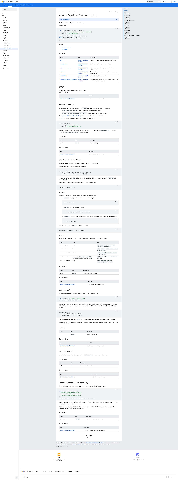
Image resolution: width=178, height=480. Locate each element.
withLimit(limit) (63, 75)
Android (37, 471)
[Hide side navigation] (16, 477)
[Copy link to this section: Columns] (65, 236)
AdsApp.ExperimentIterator (67, 98)
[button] (9, 15)
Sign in (174, 1)
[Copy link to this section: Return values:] (69, 92)
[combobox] (154, 1)
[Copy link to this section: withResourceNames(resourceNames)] (89, 383)
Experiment (65, 49)
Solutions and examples (20, 5)
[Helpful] (116, 12)
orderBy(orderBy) (63, 64)
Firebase (50, 471)
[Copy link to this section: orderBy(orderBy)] (75, 105)
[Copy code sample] (118, 29)
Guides (3, 5)
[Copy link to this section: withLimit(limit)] (74, 351)
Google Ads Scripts (73, 11)
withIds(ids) (62, 71)
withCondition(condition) (65, 68)
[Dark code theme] (115, 29)
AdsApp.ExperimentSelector (67, 154)
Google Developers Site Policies (79, 444)
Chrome (44, 471)
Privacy (26, 477)
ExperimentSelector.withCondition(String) (71, 116)
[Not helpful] (118, 12)
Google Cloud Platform (60, 471)
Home (60, 11)
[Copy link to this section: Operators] (65, 193)
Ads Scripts (14, 2)
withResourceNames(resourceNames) (68, 79)
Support (31, 5)
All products (77, 471)
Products (65, 11)
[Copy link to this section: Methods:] (66, 53)
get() (61, 60)
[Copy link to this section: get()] (65, 87)
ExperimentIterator (66, 47)
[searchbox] (9, 9)
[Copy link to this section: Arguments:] (68, 136)
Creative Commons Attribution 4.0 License (94, 442)
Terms (21, 477)
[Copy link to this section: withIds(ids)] (71, 290)
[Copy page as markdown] (93, 15)
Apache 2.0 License (60, 444)
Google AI (70, 471)
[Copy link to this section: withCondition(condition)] (82, 160)
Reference (10, 5)
